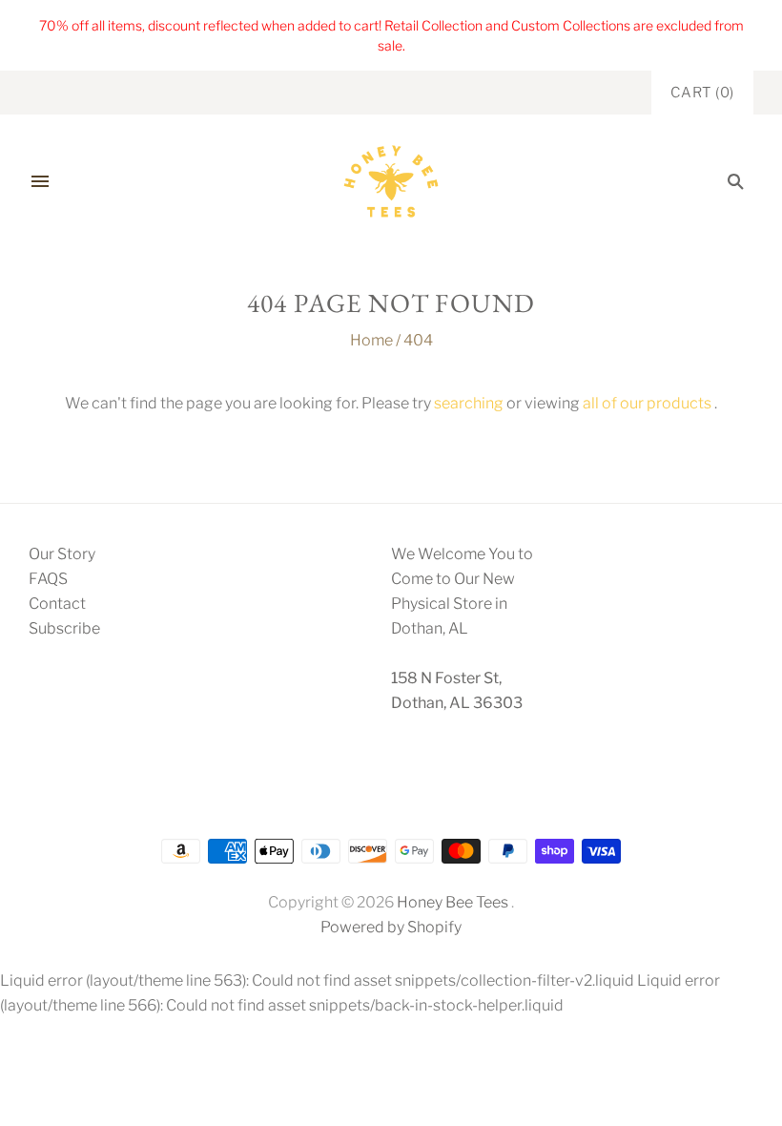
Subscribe (64, 628)
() (702, 92)
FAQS (48, 579)
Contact (57, 603)
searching (469, 403)
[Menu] (40, 181)
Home (371, 340)
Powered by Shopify (391, 927)
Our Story (62, 554)
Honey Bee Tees (452, 902)
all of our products (647, 403)
